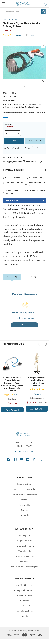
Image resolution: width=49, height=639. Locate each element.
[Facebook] (8, 157)
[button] (12, 148)
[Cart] (45, 4)
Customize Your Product (36, 190)
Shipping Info (24, 535)
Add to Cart (12, 409)
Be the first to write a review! (24, 325)
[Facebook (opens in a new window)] (15, 459)
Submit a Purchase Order (24, 489)
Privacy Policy (25, 561)
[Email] (11, 157)
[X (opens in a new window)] (40, 459)
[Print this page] (14, 157)
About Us (25, 515)
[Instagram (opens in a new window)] (8, 459)
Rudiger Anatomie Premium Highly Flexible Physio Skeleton (36, 381)
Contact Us (24, 499)
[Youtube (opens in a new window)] (21, 459)
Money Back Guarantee (24, 590)
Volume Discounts (24, 595)
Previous (39, 344)
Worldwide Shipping (36, 177)
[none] (24, 62)
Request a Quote (24, 484)
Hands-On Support (12, 177)
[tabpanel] (24, 232)
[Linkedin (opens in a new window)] (21, 157)
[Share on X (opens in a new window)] (17, 157)
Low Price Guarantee (24, 585)
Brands (25, 616)
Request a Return (24, 540)
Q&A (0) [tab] (33, 277)
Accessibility (24, 504)
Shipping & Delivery (14, 161)
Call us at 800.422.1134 (24, 451)
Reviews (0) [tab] (12, 277)
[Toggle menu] (3, 3)
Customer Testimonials (24, 556)
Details (5, 117)
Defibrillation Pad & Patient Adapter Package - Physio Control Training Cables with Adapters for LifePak (12, 384)
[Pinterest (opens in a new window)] (23, 157)
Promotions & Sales (24, 611)
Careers (24, 510)
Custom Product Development (24, 494)
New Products (24, 605)
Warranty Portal (24, 551)
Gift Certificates (24, 600)
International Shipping (24, 545)
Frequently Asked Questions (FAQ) (25, 566)
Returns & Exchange (34, 161)
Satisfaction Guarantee (14, 182)
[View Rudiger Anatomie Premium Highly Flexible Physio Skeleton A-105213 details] (37, 363)
